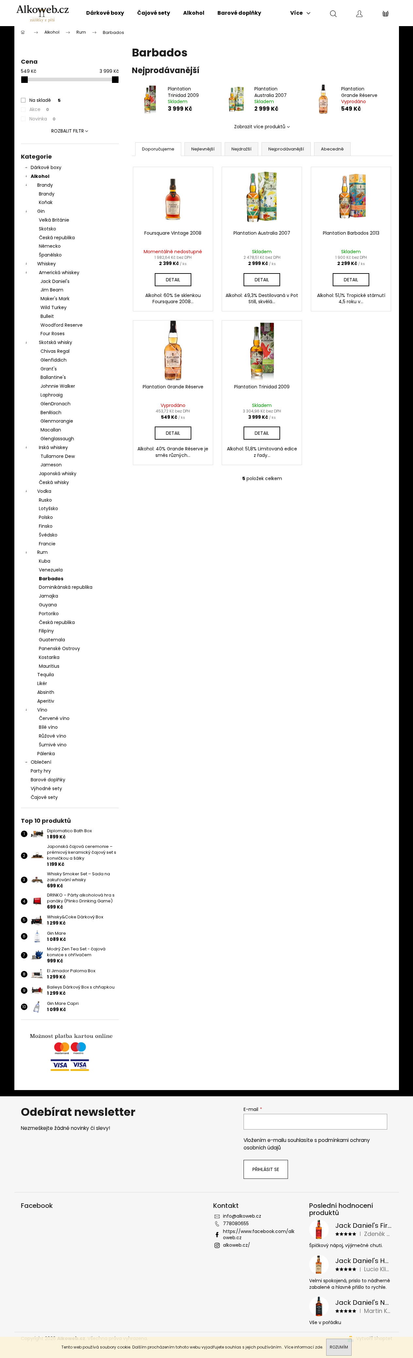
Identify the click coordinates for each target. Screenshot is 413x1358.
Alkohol (40, 176)
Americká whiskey (59, 272)
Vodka (44, 491)
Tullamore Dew (57, 456)
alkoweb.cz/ (236, 1245)
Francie (47, 543)
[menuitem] (105, 13)
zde (318, 1347)
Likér (42, 683)
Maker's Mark (55, 298)
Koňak (46, 202)
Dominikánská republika (65, 587)
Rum (42, 552)
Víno (42, 710)
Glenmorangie (56, 421)
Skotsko (47, 229)
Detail (173, 279)
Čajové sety (44, 797)
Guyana (48, 604)
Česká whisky (54, 482)
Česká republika (57, 237)
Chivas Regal (55, 351)
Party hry (41, 771)
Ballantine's (53, 377)
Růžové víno (52, 736)
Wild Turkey (53, 307)
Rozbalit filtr (67, 131)
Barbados (51, 578)
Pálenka (46, 753)
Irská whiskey (53, 447)
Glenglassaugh (57, 438)
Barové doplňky (48, 779)
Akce (39, 109)
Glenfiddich (53, 360)
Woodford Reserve (61, 325)
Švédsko (48, 535)
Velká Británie (54, 220)
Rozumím (339, 1347)
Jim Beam (51, 290)
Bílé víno (48, 727)
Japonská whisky (57, 473)
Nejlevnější (202, 149)
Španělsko (50, 255)
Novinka (42, 119)
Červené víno (54, 718)
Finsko (46, 526)
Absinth (45, 692)
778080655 (236, 1223)
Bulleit (47, 316)
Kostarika (49, 657)
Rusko (45, 500)
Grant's (48, 369)
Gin (41, 211)
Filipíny (46, 631)
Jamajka (48, 596)
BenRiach (50, 412)
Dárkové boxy (46, 167)
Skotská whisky (55, 342)
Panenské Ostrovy (59, 648)
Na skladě (45, 100)
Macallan (50, 430)
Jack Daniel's (55, 281)
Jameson (51, 464)
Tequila (45, 674)
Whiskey (46, 263)
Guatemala (52, 639)
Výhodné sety (46, 788)
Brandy (45, 185)
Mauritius (49, 666)
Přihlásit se (265, 1169)
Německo (50, 246)
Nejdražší (241, 149)
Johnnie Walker (57, 386)
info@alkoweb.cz (242, 1216)
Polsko (46, 517)
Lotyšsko (48, 508)
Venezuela (51, 570)
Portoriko (49, 613)
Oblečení (41, 762)
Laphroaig (51, 395)
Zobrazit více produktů (259, 126)
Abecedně (332, 149)
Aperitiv (45, 701)
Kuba (44, 561)
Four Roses (52, 333)
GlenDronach (55, 403)
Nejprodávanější (286, 149)
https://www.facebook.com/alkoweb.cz (258, 1234)
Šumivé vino (53, 744)
